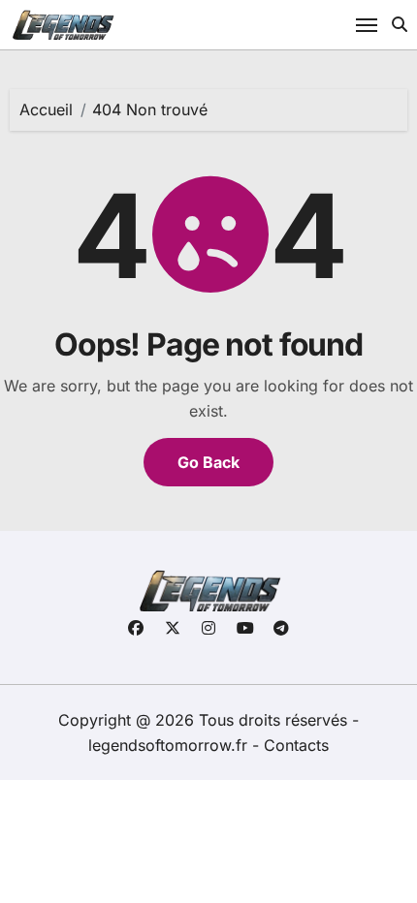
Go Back (208, 462)
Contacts (296, 745)
